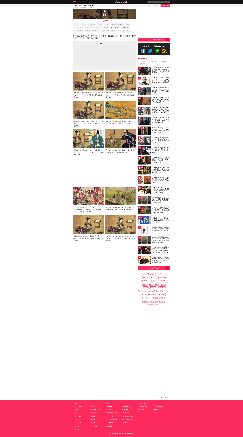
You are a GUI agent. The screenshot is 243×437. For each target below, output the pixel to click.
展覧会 (155, 298)
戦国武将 (162, 277)
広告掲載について (112, 413)
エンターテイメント (118, 24)
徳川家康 (151, 291)
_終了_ (101, 24)
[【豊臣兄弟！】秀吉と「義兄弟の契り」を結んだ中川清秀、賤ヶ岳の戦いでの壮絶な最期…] (144, 180)
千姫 (91, 7)
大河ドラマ (163, 274)
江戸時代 (145, 274)
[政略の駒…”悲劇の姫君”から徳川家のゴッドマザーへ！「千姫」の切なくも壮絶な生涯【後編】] (88, 81)
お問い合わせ (127, 413)
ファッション (78, 27)
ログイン (158, 5)
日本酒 (88, 31)
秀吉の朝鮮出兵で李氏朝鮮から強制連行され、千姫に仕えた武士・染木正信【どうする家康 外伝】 (88, 152)
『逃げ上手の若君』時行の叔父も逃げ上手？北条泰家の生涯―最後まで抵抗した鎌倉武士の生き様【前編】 (160, 209)
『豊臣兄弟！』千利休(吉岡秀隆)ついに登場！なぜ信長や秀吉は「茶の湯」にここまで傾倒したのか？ (160, 159)
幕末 (151, 284)
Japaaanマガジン (84, 7)
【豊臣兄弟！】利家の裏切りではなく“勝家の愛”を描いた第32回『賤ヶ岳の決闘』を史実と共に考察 (161, 139)
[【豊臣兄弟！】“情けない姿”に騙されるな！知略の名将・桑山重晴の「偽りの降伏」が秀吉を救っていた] (144, 71)
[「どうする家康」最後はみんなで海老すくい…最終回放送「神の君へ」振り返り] (120, 110)
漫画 (157, 284)
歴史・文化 (97, 31)
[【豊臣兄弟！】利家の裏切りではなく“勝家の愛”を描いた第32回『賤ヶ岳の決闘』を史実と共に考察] (144, 140)
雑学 (164, 281)
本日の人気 (110, 423)
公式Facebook (143, 51)
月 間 (164, 62)
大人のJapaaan (115, 27)
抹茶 (158, 291)
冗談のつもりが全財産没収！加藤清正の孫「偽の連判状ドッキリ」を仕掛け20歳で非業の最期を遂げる (161, 259)
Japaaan (121, 2)
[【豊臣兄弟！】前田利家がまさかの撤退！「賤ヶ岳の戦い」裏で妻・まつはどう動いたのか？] (144, 150)
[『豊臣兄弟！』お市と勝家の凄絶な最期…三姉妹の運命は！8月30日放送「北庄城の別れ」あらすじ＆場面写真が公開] (144, 250)
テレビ (146, 288)
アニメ (154, 277)
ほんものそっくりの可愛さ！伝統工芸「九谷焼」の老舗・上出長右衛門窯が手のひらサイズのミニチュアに (160, 219)
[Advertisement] (89, 57)
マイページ (110, 416)
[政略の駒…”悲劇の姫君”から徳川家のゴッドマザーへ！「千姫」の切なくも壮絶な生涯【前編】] (88, 110)
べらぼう (153, 288)
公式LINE (157, 51)
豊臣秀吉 (162, 294)
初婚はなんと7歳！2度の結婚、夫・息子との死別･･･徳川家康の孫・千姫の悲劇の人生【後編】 (88, 238)
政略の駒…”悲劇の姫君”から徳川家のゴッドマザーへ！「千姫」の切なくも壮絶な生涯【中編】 (120, 95)
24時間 (143, 62)
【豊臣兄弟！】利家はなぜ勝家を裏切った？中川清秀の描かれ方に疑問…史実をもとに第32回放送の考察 (160, 119)
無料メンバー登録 (128, 416)
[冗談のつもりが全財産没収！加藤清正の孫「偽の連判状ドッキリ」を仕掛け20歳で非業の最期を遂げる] (144, 260)
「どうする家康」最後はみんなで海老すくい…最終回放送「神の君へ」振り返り (119, 122)
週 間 (153, 62)
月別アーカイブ (127, 419)
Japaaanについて (128, 409)
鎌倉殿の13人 (154, 305)
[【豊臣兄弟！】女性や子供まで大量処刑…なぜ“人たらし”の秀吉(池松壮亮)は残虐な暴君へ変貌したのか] (144, 170)
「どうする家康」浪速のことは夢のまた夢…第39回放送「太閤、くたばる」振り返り (120, 208)
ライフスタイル (90, 27)
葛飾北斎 (162, 301)
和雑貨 (106, 27)
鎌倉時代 (162, 298)
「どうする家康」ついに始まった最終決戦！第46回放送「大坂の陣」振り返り (120, 151)
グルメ (128, 24)
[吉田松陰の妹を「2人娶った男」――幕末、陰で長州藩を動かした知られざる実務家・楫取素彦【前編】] (144, 200)
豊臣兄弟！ (154, 294)
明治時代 (143, 291)
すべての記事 (78, 406)
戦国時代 (153, 274)
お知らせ (109, 409)
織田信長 (162, 288)
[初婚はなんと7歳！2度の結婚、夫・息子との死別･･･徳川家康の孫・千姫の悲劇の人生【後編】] (88, 224)
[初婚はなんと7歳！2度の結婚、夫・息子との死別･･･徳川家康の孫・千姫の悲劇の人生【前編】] (120, 224)
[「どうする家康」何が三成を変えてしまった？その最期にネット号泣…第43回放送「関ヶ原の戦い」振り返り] (88, 196)
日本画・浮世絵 (79, 31)
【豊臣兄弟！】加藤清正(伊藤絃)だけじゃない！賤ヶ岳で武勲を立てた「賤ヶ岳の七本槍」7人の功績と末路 (160, 110)
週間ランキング (127, 423)
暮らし (77, 426)
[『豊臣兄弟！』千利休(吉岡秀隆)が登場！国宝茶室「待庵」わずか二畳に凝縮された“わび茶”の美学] (144, 101)
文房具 (145, 294)
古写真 (77, 429)
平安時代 (146, 277)
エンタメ (93, 423)
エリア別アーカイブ (112, 419)
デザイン (165, 291)
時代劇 (164, 284)
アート (108, 24)
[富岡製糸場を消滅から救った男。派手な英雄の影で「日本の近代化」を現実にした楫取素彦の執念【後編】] (144, 240)
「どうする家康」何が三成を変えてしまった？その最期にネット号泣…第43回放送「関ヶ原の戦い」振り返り (87, 209)
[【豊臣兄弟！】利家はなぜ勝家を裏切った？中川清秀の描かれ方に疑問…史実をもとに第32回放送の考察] (144, 121)
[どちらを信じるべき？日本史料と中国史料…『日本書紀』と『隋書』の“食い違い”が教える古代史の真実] (144, 131)
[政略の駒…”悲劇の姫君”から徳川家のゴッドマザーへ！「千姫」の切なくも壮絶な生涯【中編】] (120, 81)
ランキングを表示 (153, 268)
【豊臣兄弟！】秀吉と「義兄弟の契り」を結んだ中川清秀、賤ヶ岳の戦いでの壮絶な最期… (160, 179)
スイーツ (156, 281)
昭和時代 (146, 301)
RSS (164, 51)
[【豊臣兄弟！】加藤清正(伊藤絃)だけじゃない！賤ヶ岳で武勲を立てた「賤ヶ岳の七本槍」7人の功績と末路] (144, 111)
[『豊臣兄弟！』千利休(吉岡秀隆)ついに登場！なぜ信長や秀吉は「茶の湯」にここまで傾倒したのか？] (144, 160)
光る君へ (154, 301)
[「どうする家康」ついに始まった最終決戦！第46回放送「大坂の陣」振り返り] (120, 138)
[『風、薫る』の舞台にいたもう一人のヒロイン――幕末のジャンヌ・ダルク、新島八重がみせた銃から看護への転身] (144, 81)
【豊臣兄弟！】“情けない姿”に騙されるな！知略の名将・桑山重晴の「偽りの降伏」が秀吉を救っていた (160, 70)
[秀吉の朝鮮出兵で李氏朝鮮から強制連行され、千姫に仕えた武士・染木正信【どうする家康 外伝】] (88, 138)
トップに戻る (166, 398)
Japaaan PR (92, 24)
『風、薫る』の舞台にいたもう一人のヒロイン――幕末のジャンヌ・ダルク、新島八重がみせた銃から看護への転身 (160, 80)
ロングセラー (147, 281)
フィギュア (147, 298)
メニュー (74, 2)
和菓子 (99, 27)
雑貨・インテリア (126, 31)
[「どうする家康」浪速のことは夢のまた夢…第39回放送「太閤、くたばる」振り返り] (120, 196)
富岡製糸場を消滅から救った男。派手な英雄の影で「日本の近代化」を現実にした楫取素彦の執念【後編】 (160, 239)
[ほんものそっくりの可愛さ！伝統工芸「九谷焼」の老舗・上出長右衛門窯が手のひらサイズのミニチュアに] (144, 220)
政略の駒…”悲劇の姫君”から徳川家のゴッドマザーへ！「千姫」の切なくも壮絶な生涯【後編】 (88, 95)
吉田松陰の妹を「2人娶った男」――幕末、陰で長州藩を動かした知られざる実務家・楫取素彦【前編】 (160, 199)
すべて (77, 24)
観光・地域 (115, 31)
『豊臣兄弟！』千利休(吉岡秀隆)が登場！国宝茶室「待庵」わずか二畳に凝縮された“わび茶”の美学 (160, 100)
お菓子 (145, 284)
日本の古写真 (126, 27)
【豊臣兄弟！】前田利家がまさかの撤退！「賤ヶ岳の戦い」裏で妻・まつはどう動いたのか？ (160, 149)
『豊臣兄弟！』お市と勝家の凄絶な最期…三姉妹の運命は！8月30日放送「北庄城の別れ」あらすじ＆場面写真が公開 (160, 250)
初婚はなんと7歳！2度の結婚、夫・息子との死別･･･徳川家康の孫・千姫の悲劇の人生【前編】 (120, 238)
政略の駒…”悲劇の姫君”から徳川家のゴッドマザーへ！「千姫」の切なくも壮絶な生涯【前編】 (88, 123)
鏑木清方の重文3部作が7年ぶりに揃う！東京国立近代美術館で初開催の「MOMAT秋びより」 (161, 229)
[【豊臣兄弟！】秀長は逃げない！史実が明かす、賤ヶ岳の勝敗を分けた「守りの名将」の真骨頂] (144, 91)
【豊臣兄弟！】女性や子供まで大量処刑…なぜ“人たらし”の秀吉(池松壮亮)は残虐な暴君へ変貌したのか (160, 169)
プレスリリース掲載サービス (153, 40)
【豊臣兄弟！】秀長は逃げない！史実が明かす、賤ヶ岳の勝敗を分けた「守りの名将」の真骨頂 (160, 90)
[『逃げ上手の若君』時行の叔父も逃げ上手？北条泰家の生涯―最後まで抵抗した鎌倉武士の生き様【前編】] (144, 210)
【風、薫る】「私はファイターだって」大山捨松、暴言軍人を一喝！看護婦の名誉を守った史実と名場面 (160, 189)
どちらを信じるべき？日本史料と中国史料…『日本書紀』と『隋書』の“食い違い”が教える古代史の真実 (160, 129)
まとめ (84, 24)
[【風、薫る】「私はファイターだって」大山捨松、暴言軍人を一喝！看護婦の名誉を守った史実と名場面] (144, 190)
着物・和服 (106, 31)
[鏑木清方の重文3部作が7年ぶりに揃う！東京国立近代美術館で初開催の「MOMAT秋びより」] (144, 230)
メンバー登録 (165, 5)
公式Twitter (150, 51)
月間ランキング (111, 426)
